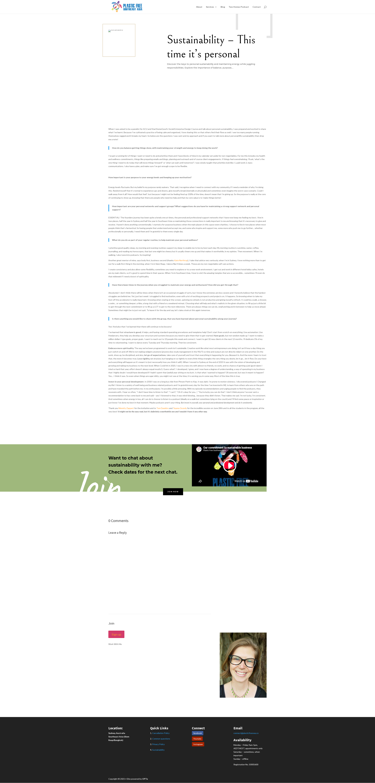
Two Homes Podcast (239, 7)
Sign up (116, 634)
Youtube (197, 738)
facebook (197, 733)
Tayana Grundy (180, 408)
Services (210, 7)
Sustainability (158, 750)
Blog (223, 7)
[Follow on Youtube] (264, 704)
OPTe (145, 779)
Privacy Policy (158, 744)
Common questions (161, 738)
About (199, 7)
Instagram (198, 744)
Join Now (173, 492)
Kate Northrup (181, 260)
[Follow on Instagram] (258, 704)
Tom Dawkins (162, 408)
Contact (257, 7)
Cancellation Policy (160, 733)
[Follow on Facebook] (252, 704)
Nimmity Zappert (126, 408)
